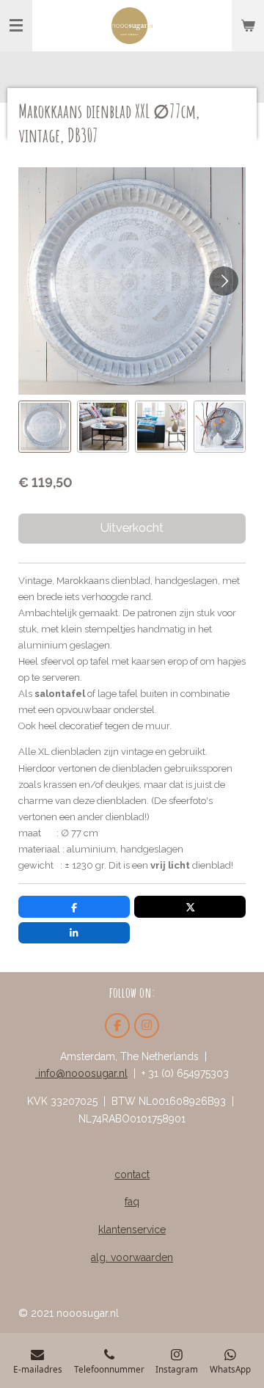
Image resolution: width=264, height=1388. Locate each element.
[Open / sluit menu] (16, 25)
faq (132, 1202)
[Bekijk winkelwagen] (248, 25)
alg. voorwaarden (132, 1257)
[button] (44, 427)
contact (132, 1174)
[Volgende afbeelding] (223, 281)
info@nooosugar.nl (81, 1073)
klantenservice (132, 1229)
